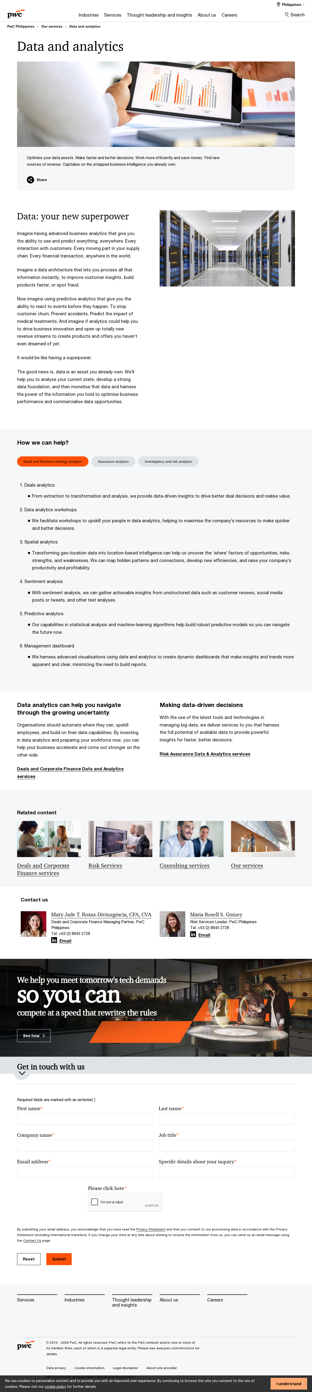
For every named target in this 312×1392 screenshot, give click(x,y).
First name (30, 1108)
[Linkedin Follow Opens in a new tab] (54, 940)
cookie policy (55, 1386)
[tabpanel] (156, 576)
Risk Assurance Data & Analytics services (205, 754)
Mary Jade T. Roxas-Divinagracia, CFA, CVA (101, 914)
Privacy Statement (150, 1229)
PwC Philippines (20, 26)
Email (65, 941)
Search (298, 14)
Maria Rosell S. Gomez (216, 914)
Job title (169, 1135)
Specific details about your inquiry (198, 1161)
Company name (36, 1135)
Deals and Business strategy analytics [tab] (53, 461)
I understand (288, 1383)
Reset (29, 1259)
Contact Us (32, 1240)
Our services (51, 26)
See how (31, 1035)
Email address (34, 1161)
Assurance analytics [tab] (113, 461)
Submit (59, 1259)
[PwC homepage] (16, 12)
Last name (171, 1108)
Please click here (107, 1188)
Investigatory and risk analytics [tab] (168, 461)
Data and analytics (84, 26)
